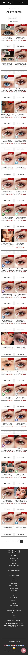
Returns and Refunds (14, 585)
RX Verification (14, 592)
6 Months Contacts (14, 568)
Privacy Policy (14, 608)
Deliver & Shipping (14, 605)
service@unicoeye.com (17, 622)
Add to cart (7, 46)
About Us (14, 603)
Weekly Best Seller (14, 558)
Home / (11, 8)
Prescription (14, 563)
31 (18, 541)
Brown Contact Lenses (14, 565)
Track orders (14, 590)
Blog (14, 615)
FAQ (14, 578)
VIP (14, 595)
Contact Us (14, 583)
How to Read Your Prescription (14, 610)
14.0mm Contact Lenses (14, 570)
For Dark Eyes (14, 560)
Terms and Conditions (14, 581)
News (14, 617)
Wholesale (14, 612)
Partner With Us (14, 597)
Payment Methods (14, 588)
